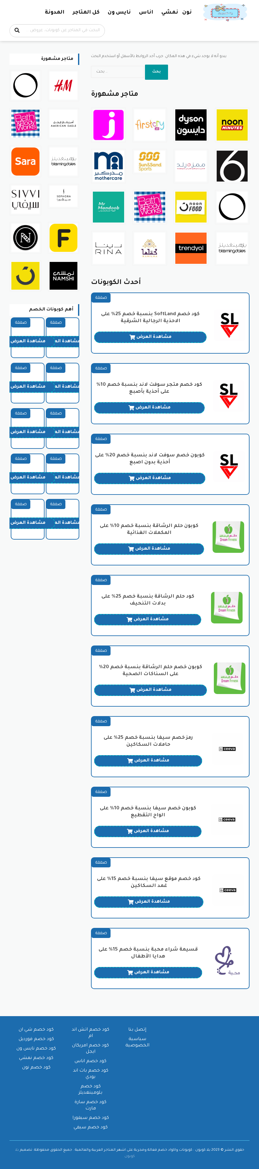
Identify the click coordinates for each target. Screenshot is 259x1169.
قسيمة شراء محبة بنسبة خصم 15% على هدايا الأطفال (148, 953)
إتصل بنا (137, 1030)
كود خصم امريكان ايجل (90, 1049)
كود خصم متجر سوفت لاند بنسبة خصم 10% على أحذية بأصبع (149, 388)
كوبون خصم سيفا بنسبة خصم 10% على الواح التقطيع (148, 812)
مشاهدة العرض (154, 337)
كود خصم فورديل (36, 1039)
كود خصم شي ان (36, 1030)
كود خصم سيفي (91, 1127)
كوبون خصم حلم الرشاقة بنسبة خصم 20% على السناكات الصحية (150, 671)
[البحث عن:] (118, 72)
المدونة (54, 12)
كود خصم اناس (90, 1061)
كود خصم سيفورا (90, 1118)
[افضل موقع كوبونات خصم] (226, 13)
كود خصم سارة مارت (90, 1105)
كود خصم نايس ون (36, 1048)
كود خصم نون (36, 1067)
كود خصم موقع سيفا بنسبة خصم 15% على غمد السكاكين (149, 883)
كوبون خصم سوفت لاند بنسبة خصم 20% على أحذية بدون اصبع (150, 459)
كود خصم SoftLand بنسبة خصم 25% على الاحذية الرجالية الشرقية (150, 318)
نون (187, 12)
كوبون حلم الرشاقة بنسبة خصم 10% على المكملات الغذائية (149, 530)
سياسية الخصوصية (137, 1042)
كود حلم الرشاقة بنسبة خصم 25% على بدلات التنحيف (147, 600)
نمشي (169, 12)
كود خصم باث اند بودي (90, 1074)
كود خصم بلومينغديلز (90, 1090)
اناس (146, 12)
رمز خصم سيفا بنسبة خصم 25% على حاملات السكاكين (148, 741)
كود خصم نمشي (36, 1058)
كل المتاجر (86, 12)
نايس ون (119, 12)
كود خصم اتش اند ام (90, 1033)
